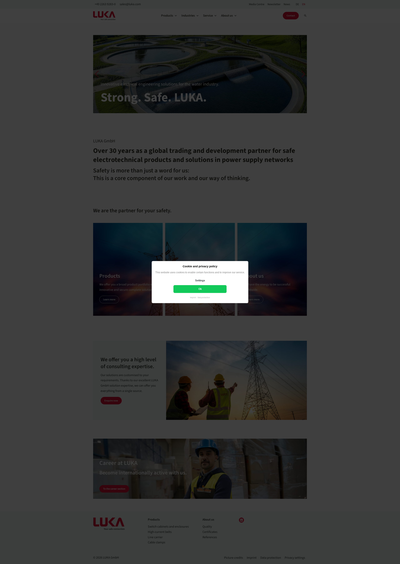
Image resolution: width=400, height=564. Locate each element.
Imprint (193, 297)
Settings (200, 280)
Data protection (204, 297)
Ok (200, 288)
